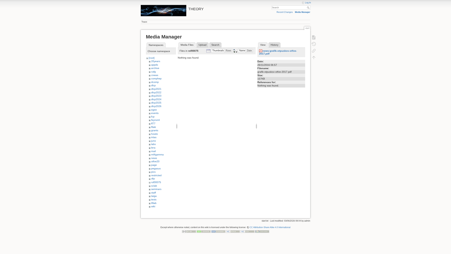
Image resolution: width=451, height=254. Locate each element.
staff (153, 192)
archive (155, 68)
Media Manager (302, 12)
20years (155, 61)
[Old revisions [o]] (314, 44)
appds (154, 64)
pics (153, 171)
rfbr (153, 178)
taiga (154, 196)
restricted (156, 175)
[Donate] (204, 231)
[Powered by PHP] (218, 231)
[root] (152, 57)
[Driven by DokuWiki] (262, 231)
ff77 (153, 123)
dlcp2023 (156, 95)
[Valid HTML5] (233, 231)
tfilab (153, 203)
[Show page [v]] (314, 37)
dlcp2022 (156, 92)
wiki (153, 206)
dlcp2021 (156, 88)
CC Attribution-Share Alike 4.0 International (270, 227)
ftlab (153, 127)
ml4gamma (157, 154)
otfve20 (155, 161)
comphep (156, 78)
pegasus (156, 168)
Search (308, 7)
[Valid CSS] (247, 231)
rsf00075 (156, 182)
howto (154, 133)
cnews (154, 75)
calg (153, 71)
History (274, 44)
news (154, 158)
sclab (154, 185)
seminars (156, 189)
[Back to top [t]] (314, 57)
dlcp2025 (156, 102)
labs (153, 144)
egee (154, 109)
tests (153, 199)
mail (153, 151)
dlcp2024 (156, 99)
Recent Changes (285, 12)
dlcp (153, 85)
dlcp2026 (156, 106)
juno (153, 140)
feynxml (155, 120)
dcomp (155, 82)
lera (153, 147)
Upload (202, 44)
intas (153, 137)
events (155, 113)
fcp (153, 116)
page (154, 165)
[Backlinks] (314, 50)
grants (154, 130)
